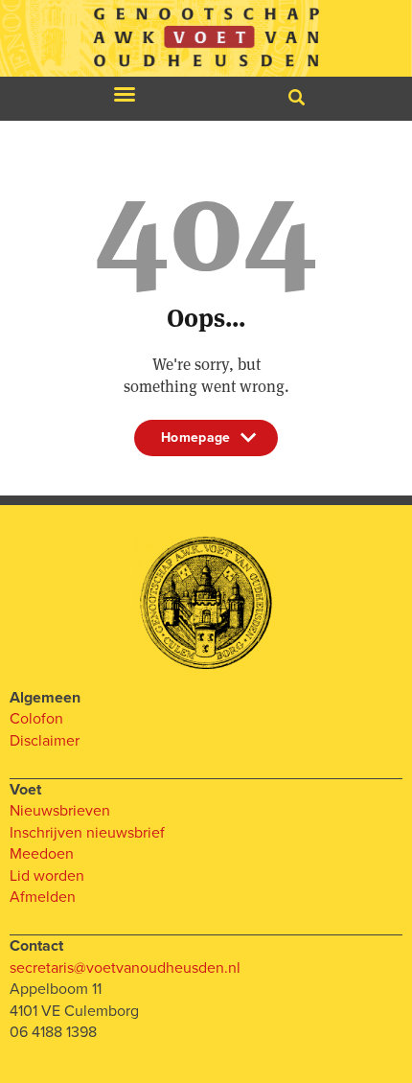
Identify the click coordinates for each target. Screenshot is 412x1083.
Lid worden (47, 876)
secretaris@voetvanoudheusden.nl (125, 968)
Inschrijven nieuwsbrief (87, 832)
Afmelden (43, 897)
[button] (124, 94)
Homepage (195, 442)
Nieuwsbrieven (60, 810)
